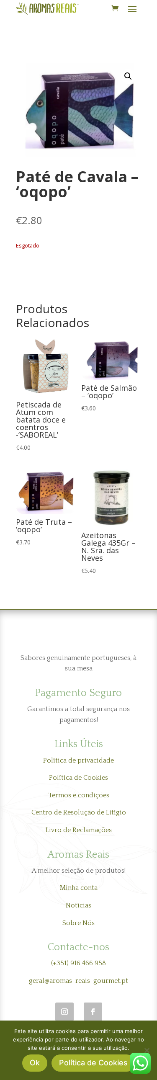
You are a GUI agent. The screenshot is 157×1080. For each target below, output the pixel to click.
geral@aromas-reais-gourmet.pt (78, 981)
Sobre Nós (78, 923)
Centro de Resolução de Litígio (78, 812)
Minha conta (79, 888)
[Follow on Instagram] (64, 1012)
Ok (35, 1062)
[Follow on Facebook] (93, 1012)
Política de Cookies (78, 777)
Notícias (78, 905)
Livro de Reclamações (79, 830)
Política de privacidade (78, 760)
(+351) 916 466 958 (78, 963)
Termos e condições (78, 795)
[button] (128, 76)
